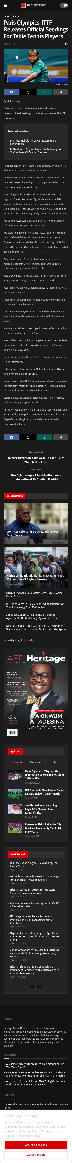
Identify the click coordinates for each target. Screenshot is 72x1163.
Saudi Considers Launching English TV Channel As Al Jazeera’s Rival (41, 809)
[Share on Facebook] (11, 92)
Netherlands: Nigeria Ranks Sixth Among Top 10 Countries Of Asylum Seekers (36, 151)
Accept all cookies (36, 1145)
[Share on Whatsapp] (45, 92)
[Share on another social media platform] (60, 92)
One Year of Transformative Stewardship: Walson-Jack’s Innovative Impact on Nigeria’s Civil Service (35, 1074)
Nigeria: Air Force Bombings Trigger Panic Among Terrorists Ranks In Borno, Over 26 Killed (34, 936)
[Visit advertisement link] (36, 693)
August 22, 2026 (19, 910)
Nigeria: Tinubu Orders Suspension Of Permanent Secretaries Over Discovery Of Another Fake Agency (36, 627)
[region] (36, 1136)
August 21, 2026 (19, 960)
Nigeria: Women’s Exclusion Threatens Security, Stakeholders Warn (32, 891)
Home (7, 16)
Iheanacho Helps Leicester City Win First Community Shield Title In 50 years (44, 828)
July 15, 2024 (10, 44)
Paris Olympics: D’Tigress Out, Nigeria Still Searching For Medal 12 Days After (44, 775)
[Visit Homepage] (34, 5)
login (13, 640)
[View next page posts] (39, 987)
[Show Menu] (5, 5)
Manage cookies (36, 1155)
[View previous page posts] (33, 987)
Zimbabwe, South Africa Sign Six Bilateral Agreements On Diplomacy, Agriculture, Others (33, 616)
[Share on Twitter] (28, 92)
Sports (16, 16)
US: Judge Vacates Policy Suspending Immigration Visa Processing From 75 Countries (35, 605)
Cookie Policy (49, 1135)
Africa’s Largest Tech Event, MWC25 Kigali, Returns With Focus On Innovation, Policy (35, 1083)
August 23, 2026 (15, 540)
